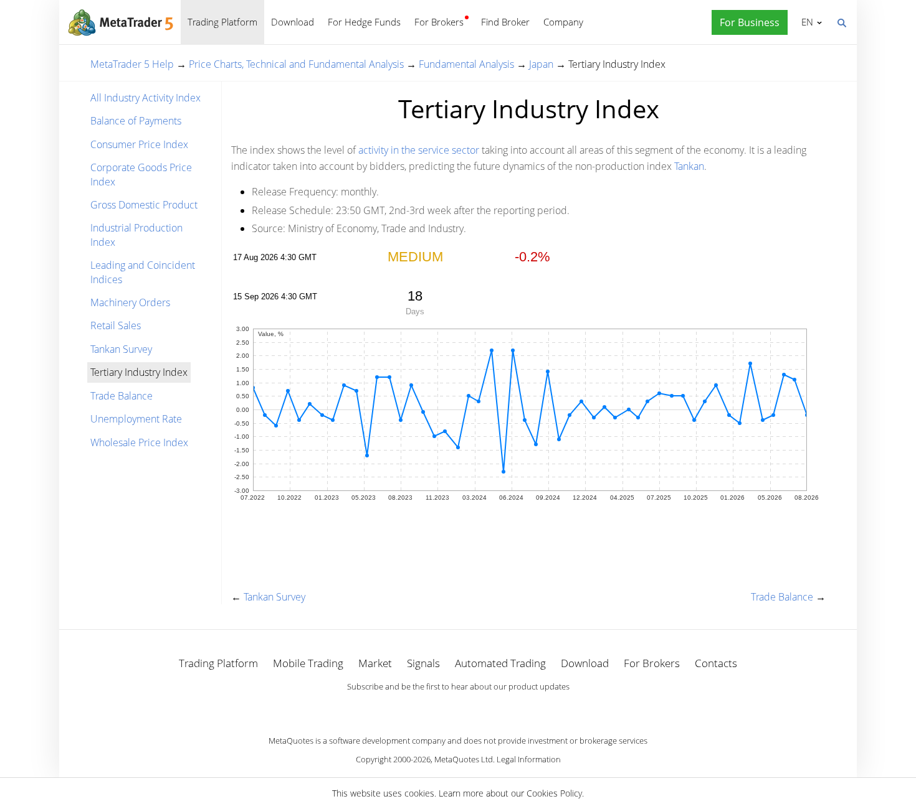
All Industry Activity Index (145, 98)
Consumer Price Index (139, 144)
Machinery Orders (130, 302)
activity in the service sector (418, 150)
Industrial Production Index (136, 234)
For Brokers (439, 22)
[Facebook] (438, 708)
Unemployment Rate (136, 419)
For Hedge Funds (364, 22)
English (805, 22)
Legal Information (529, 759)
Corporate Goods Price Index (141, 174)
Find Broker (505, 22)
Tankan (689, 166)
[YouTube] (477, 708)
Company (563, 22)
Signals (423, 663)
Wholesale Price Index (139, 442)
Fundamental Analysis (466, 64)
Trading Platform (222, 22)
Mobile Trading (308, 663)
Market (375, 663)
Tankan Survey (121, 349)
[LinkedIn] (458, 708)
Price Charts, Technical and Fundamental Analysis (296, 64)
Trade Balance (121, 396)
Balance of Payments (135, 121)
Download (292, 22)
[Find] (841, 21)
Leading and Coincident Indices (142, 272)
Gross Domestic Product (144, 205)
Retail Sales (115, 325)
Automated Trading (500, 663)
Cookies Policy (554, 793)
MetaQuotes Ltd (463, 759)
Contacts (716, 663)
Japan (541, 64)
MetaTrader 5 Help (132, 64)
